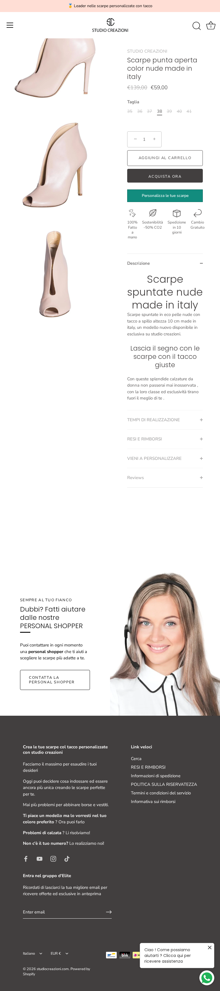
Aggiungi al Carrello (165, 158)
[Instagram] (53, 858)
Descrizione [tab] (138, 263)
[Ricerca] (196, 26)
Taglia (133, 101)
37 (149, 111)
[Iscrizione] (109, 912)
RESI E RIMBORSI (148, 767)
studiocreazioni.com (53, 969)
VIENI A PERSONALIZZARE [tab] (154, 458)
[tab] (165, 341)
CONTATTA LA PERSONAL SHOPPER (52, 680)
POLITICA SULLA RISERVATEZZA (164, 784)
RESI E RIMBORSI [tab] (144, 439)
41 (189, 111)
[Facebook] (26, 858)
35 (129, 111)
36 (139, 111)
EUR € (56, 954)
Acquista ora (164, 176)
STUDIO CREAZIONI (147, 51)
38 (159, 111)
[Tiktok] (67, 858)
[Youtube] (39, 858)
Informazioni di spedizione (155, 776)
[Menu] (10, 25)
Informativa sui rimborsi (153, 801)
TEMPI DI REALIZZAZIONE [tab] (153, 420)
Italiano (29, 954)
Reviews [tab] (135, 477)
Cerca (136, 758)
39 (169, 111)
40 (179, 111)
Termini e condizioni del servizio (161, 793)
